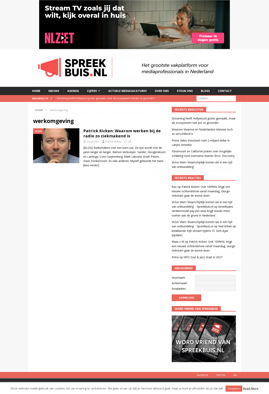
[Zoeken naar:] (216, 98)
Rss (235, 375)
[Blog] (56, 145)
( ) (105, 98)
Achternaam (179, 283)
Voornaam (178, 277)
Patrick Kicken (113, 141)
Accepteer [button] (234, 388)
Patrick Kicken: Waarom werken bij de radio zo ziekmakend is (122, 133)
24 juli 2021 (93, 141)
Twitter (220, 375)
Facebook (202, 375)
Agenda (73, 91)
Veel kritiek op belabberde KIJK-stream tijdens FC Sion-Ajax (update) (204, 230)
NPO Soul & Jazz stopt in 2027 (203, 257)
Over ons (162, 91)
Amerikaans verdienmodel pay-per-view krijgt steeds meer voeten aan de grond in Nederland (202, 211)
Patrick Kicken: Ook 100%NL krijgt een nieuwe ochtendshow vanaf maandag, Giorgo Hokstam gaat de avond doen (201, 191)
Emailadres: (179, 288)
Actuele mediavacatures (127, 91)
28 (129, 141)
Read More (250, 388)
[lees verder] (91, 165)
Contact (225, 91)
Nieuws (53, 91)
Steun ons (185, 91)
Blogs (205, 91)
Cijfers (92, 91)
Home (36, 91)
